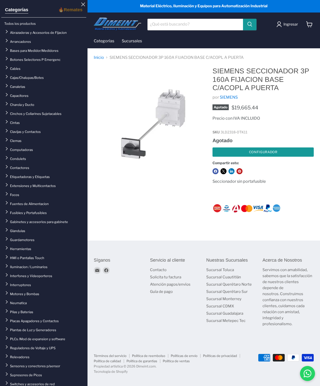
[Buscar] (249, 24)
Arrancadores (20, 42)
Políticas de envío (184, 356)
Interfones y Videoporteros (31, 276)
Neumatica (18, 303)
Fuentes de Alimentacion (29, 204)
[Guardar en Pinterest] (239, 171)
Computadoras (21, 150)
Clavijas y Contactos (25, 132)
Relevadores (20, 357)
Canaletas (17, 87)
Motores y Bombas (24, 294)
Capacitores (19, 96)
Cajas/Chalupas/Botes (27, 78)
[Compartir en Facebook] (215, 171)
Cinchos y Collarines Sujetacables (36, 114)
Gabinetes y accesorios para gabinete (39, 222)
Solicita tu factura (165, 277)
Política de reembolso (148, 356)
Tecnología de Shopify (111, 371)
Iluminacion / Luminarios (29, 267)
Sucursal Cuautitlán (223, 277)
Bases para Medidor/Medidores (34, 51)
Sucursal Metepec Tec (226, 320)
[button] (288, 24)
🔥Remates (70, 9)
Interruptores (20, 285)
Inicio (99, 57)
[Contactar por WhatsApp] (307, 373)
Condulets (18, 159)
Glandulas (17, 231)
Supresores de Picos (26, 375)
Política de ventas (176, 361)
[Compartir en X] (223, 171)
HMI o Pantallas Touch (27, 258)
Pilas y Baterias (21, 312)
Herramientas (20, 249)
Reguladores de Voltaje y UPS (33, 348)
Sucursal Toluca (220, 270)
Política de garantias (141, 361)
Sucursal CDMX (220, 306)
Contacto (158, 270)
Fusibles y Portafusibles (28, 213)
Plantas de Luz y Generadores (33, 330)
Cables (15, 69)
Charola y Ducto (22, 105)
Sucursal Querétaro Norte (229, 284)
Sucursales (132, 41)
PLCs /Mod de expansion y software (37, 339)
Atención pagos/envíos (170, 284)
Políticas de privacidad (220, 356)
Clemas (16, 141)
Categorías (16, 9)
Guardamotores (22, 240)
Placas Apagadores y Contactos (34, 321)
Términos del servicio (110, 356)
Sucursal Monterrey (224, 299)
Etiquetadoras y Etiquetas (30, 177)
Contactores (19, 168)
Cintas (15, 123)
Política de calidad (107, 361)
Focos (14, 195)
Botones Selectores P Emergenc (35, 60)
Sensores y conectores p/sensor (35, 366)
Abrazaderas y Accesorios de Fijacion (38, 33)
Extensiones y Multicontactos (33, 186)
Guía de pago (161, 291)
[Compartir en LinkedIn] (231, 171)
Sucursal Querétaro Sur (227, 291)
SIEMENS (229, 97)
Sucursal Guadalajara (224, 313)
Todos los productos (20, 24)
